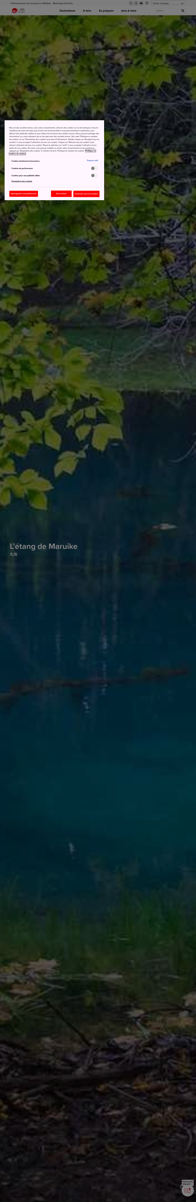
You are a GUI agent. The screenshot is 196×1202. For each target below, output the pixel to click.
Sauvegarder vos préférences (23, 194)
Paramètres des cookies (21, 181)
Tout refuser (61, 194)
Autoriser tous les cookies (86, 194)
